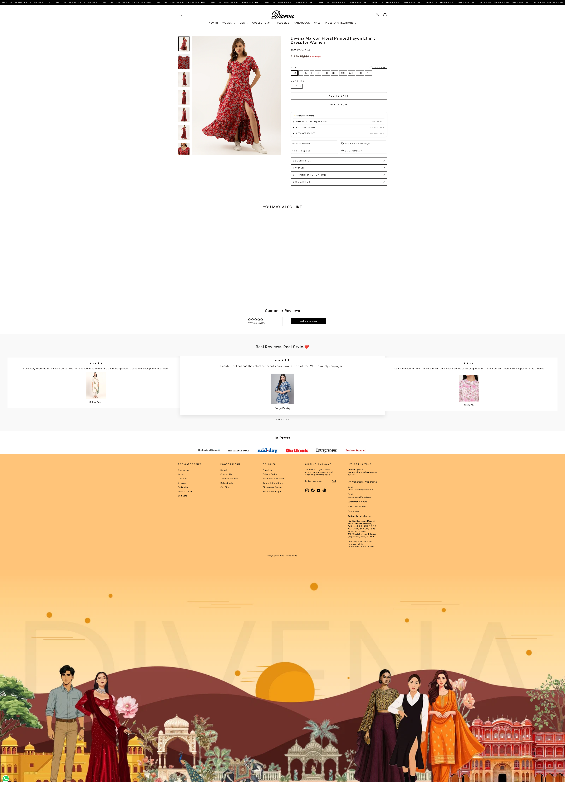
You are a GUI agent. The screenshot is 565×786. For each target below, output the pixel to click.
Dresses (182, 483)
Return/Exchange (272, 491)
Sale (317, 22)
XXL (326, 73)
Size (339, 68)
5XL (351, 73)
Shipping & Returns (272, 487)
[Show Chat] (6, 778)
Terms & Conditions (273, 483)
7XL (368, 73)
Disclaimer (301, 182)
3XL (334, 73)
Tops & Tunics (185, 491)
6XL (360, 73)
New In (213, 22)
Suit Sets (182, 496)
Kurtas (181, 474)
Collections (261, 22)
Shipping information (309, 175)
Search (223, 470)
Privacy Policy (270, 474)
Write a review (308, 321)
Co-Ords (182, 478)
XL (318, 73)
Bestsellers (183, 470)
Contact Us (226, 474)
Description (302, 161)
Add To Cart (203, 287)
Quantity (298, 81)
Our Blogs (225, 487)
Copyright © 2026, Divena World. (282, 556)
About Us (267, 470)
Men (243, 22)
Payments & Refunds (273, 478)
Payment (299, 168)
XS (294, 73)
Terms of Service (229, 478)
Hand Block (302, 22)
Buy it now (338, 104)
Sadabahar (183, 487)
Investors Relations (339, 22)
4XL (343, 73)
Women (227, 22)
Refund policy (227, 483)
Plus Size (283, 22)
